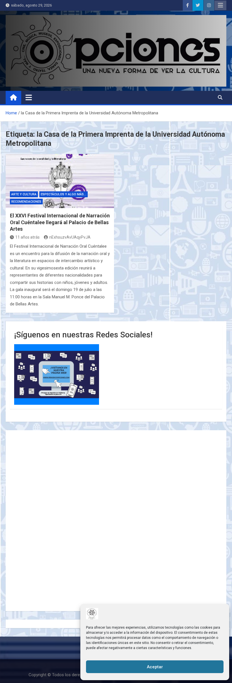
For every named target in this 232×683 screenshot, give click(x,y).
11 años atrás (27, 237)
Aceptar (155, 666)
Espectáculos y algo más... (63, 194)
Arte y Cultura (23, 194)
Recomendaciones (26, 202)
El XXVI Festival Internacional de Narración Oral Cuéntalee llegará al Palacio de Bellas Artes (60, 222)
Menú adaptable (220, 5)
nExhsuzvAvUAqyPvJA (70, 237)
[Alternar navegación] (28, 97)
